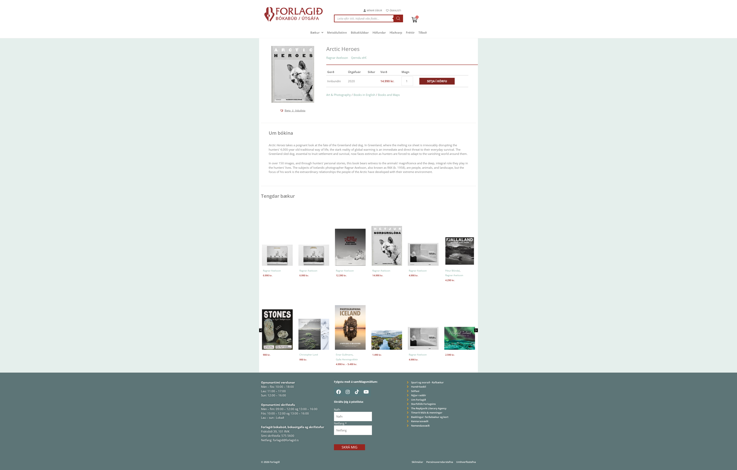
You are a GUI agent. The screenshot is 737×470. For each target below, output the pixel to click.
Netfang (340, 423)
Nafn (337, 409)
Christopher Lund (272, 354)
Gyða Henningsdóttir (310, 359)
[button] (292, 110)
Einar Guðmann (307, 354)
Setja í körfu (437, 81)
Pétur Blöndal (452, 270)
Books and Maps (389, 95)
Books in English (364, 95)
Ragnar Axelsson (337, 58)
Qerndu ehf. (359, 58)
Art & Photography (338, 95)
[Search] (398, 18)
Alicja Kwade (452, 354)
